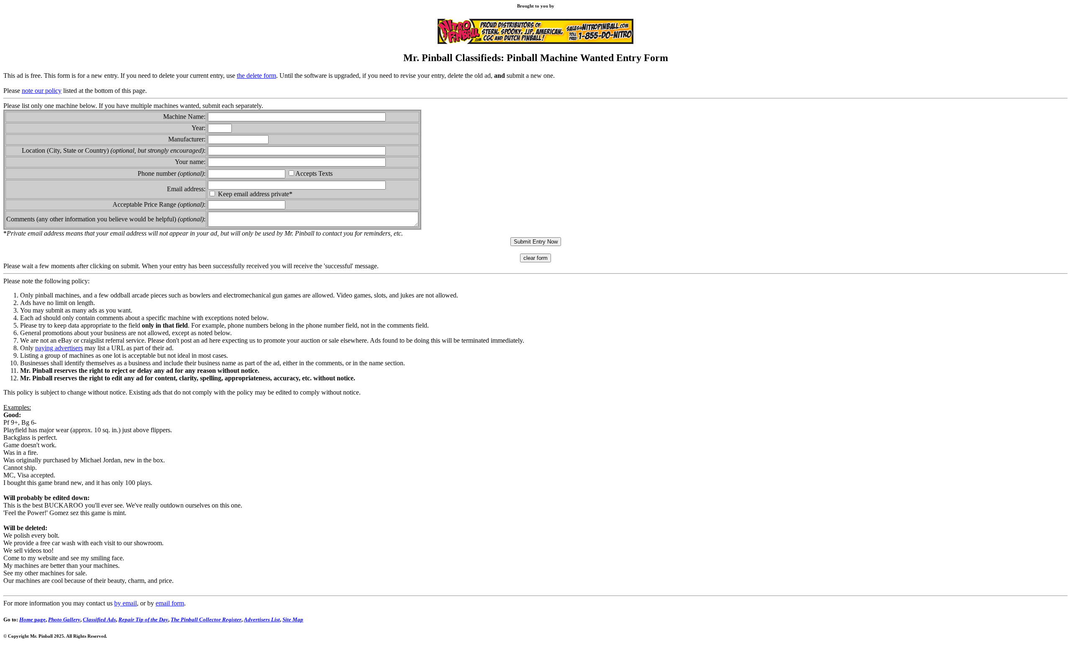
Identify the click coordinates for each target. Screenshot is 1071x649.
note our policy (41, 90)
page (32, 619)
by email (125, 603)
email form (170, 603)
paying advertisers (59, 347)
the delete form (256, 75)
